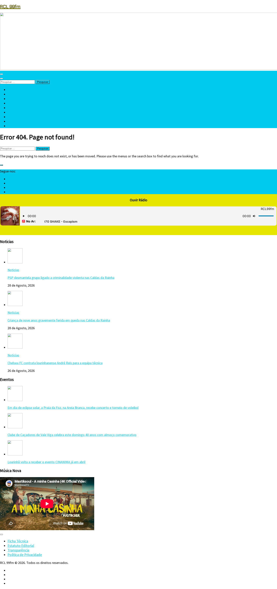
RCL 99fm (10, 6)
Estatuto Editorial (21, 545)
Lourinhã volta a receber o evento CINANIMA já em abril (46, 462)
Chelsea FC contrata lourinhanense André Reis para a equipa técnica (55, 363)
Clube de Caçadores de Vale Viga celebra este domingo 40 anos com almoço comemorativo (72, 435)
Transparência (18, 550)
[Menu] (1, 74)
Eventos (14, 103)
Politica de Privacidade (25, 554)
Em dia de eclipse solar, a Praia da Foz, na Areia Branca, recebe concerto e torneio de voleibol (73, 407)
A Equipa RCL (17, 94)
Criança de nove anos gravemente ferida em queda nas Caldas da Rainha (59, 320)
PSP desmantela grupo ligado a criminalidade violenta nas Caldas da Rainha (61, 277)
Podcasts (14, 117)
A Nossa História (20, 98)
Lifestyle (14, 121)
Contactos (15, 126)
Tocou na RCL (18, 112)
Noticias (13, 270)
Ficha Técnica (18, 541)
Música (13, 107)
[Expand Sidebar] (1, 165)
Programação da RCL (23, 89)
